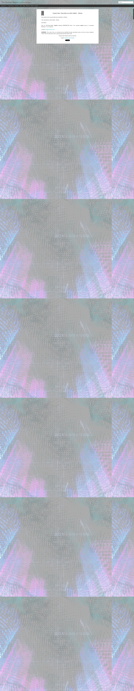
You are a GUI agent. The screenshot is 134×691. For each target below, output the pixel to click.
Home (21, 5)
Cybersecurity (67, 38)
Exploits (72, 38)
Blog (24, 5)
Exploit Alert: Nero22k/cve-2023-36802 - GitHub (67, 13)
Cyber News (11, 5)
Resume (28, 5)
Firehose (17, 5)
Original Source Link (50, 29)
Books (32, 5)
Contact (36, 5)
